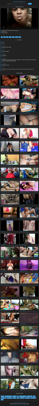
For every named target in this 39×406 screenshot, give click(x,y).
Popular (18, 402)
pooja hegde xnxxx (8, 396)
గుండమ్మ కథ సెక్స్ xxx (23, 396)
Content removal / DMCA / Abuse (23, 404)
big (17, 396)
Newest (15, 402)
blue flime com (29, 396)
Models (24, 402)
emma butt (14, 396)
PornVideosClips (19, 1)
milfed (2, 399)
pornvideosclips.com (13, 404)
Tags (21, 402)
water (34, 396)
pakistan (2, 396)
